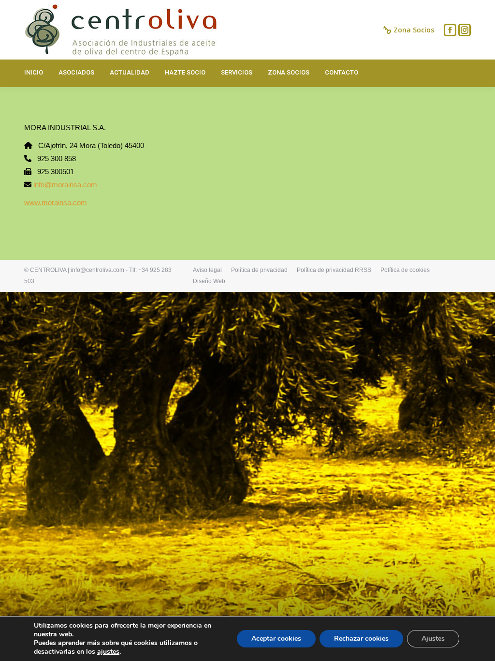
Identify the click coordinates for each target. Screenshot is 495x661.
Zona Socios (413, 30)
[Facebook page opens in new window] (450, 30)
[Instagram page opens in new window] (464, 30)
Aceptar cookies (276, 638)
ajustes (108, 651)
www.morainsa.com (55, 202)
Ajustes (433, 638)
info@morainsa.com (65, 184)
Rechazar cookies (361, 638)
